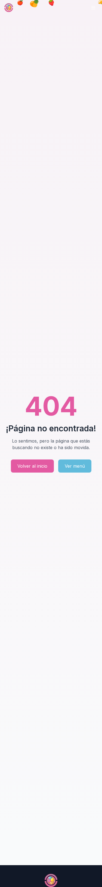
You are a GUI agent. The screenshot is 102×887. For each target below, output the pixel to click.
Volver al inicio (32, 466)
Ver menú (75, 466)
